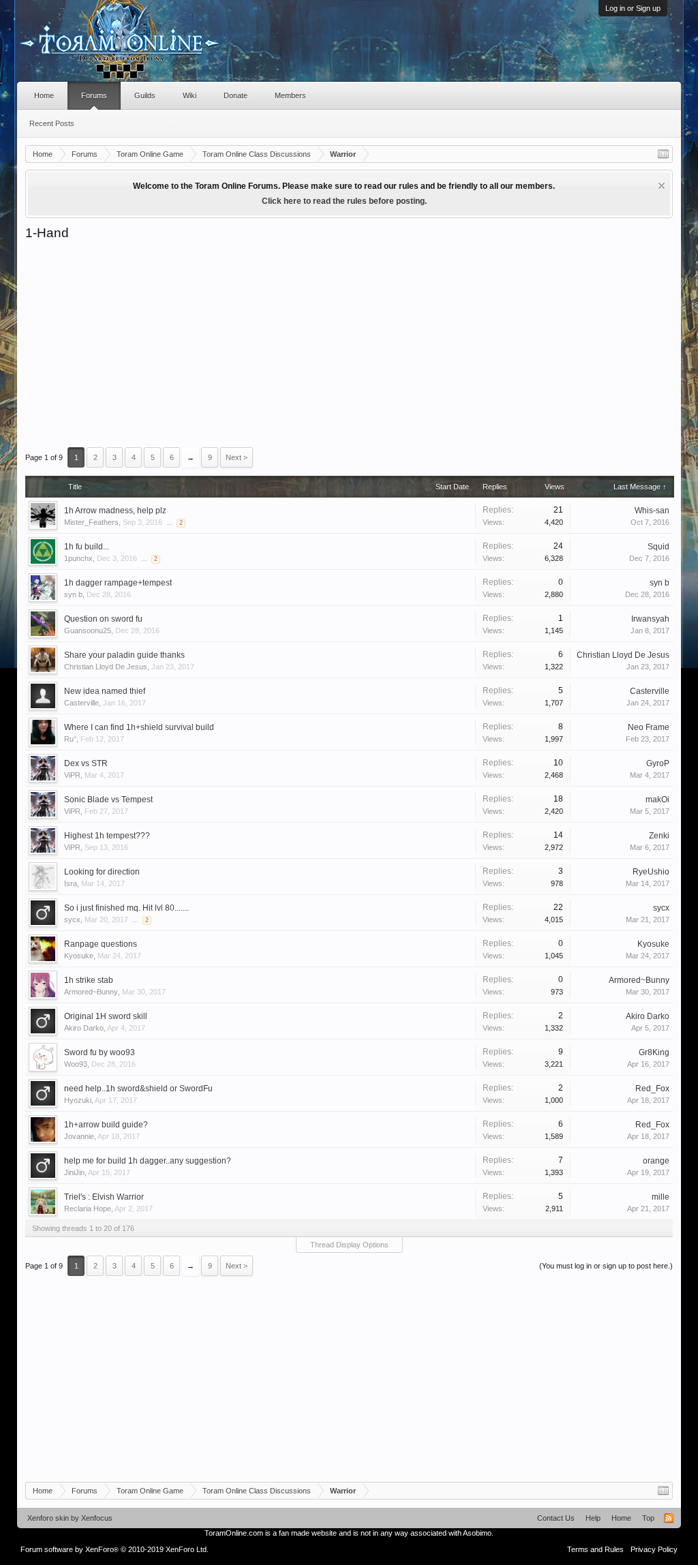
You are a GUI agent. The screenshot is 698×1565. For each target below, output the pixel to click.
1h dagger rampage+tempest (118, 583)
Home (44, 95)
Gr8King (654, 1052)
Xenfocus (96, 1518)
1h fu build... (86, 546)
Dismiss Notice (661, 186)
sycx (72, 919)
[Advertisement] (348, 343)
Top (648, 1518)
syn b (73, 594)
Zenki (659, 835)
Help (593, 1518)
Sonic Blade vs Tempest (108, 799)
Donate (235, 95)
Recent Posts (51, 123)
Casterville (81, 703)
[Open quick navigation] (663, 154)
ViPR (72, 775)
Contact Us (556, 1518)
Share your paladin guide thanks (124, 655)
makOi (657, 799)
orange (656, 1161)
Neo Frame (648, 727)
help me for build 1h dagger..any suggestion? (147, 1161)
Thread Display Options (349, 1245)
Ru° (70, 739)
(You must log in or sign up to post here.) (606, 1266)
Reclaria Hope (87, 1208)
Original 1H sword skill (105, 1016)
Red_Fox (652, 1088)
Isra (70, 883)
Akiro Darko (84, 1028)
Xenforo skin (48, 1518)
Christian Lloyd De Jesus (105, 667)
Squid (658, 546)
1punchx (78, 558)
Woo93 (75, 1064)
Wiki (189, 95)
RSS (668, 1518)
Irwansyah (650, 619)
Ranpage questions (100, 944)
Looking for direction (102, 872)
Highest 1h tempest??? (107, 835)
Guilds (144, 95)
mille (660, 1197)
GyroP (657, 763)
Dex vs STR (86, 763)
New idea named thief (104, 691)
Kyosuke (78, 956)
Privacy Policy (654, 1549)
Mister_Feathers (91, 522)
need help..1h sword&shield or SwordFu (138, 1088)
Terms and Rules (595, 1549)
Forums (94, 95)
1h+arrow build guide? (106, 1124)
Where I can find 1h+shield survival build (139, 727)
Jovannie (79, 1136)
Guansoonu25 (87, 630)
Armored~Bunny (91, 992)
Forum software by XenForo (114, 1549)
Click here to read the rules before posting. (344, 201)
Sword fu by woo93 (99, 1052)
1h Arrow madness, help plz (115, 510)
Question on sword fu (103, 619)
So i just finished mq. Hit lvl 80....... (126, 908)
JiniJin (74, 1172)
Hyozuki (77, 1100)
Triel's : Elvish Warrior (104, 1197)
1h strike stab (88, 980)
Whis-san (652, 510)
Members (290, 95)
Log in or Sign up (633, 8)
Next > (236, 457)
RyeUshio (651, 872)
